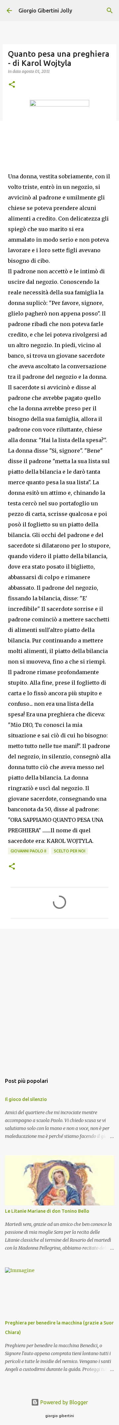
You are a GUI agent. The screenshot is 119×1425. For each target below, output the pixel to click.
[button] (12, 84)
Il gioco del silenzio (26, 1099)
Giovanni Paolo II (28, 851)
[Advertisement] (59, 998)
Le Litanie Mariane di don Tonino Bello (47, 1211)
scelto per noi (69, 851)
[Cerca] (110, 10)
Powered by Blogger (63, 1402)
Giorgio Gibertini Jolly (45, 11)
